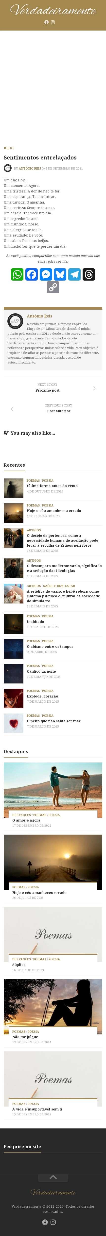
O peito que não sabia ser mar (54, 721)
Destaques (21, 815)
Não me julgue (25, 1037)
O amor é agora (26, 820)
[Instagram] (53, 22)
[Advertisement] (53, 86)
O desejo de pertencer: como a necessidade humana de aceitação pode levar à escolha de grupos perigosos (62, 540)
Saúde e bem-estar (59, 586)
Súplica (19, 965)
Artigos (34, 530)
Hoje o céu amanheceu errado (54, 511)
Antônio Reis (30, 168)
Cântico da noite (41, 671)
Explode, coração (42, 696)
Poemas (33, 480)
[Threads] (89, 274)
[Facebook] (46, 22)
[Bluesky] (59, 22)
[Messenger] (46, 274)
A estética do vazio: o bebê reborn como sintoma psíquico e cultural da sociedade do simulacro (63, 596)
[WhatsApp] (17, 274)
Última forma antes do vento (52, 486)
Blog (9, 148)
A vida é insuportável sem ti (37, 1109)
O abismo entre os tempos (50, 647)
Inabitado (35, 622)
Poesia (47, 480)
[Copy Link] (53, 287)
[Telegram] (74, 274)
